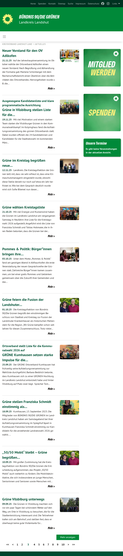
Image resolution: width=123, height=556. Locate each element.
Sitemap (61, 3)
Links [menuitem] (114, 3)
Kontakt (52, 3)
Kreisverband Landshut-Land (17, 44)
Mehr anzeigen (67, 537)
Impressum (81, 3)
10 (63, 544)
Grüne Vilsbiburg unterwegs (23, 499)
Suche (70, 3)
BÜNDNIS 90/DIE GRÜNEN (39, 17)
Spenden (42, 3)
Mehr (50, 88)
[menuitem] (33, 3)
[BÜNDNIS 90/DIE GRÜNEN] (7, 19)
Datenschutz (93, 3)
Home (33, 3)
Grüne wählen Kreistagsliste (23, 207)
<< (7, 544)
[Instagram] (108, 3)
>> (73, 544)
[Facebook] (103, 3)
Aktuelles (40, 44)
